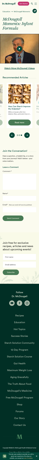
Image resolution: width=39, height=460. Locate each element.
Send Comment (13, 218)
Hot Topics (19, 329)
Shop (19, 404)
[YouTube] (12, 303)
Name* (5, 193)
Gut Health (19, 363)
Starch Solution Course (19, 356)
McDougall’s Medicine (19, 390)
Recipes (19, 315)
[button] (19, 48)
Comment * (7, 171)
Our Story (19, 418)
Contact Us (19, 425)
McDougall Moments (22, 11)
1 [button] (17, 135)
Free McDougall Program (19, 397)
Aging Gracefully (19, 377)
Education (6, 11)
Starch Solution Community (19, 342)
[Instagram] (27, 303)
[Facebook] (19, 303)
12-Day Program (19, 349)
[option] (19, 105)
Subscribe (11, 272)
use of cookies (28, 458)
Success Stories (19, 336)
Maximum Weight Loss (19, 370)
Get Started (24, 4)
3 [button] (21, 135)
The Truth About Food (19, 383)
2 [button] (19, 135)
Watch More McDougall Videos (19, 68)
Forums (20, 411)
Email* (5, 205)
